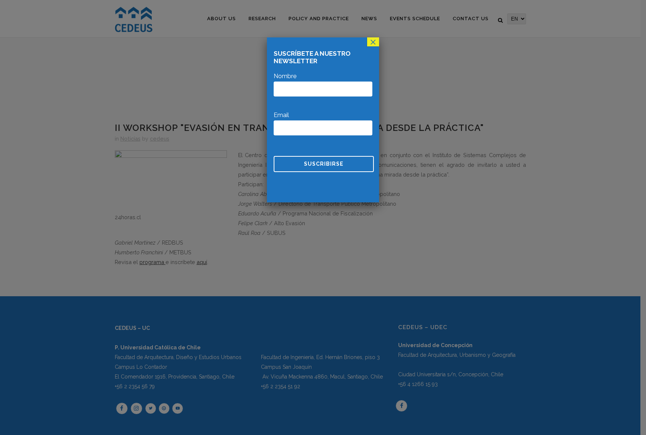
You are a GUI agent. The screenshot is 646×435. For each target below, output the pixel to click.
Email (281, 115)
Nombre (285, 76)
